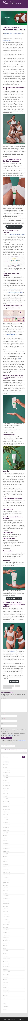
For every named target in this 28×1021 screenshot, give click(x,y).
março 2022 (5, 843)
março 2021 (5, 864)
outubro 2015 (6, 992)
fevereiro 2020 (6, 898)
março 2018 (5, 929)
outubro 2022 (6, 827)
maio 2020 (5, 890)
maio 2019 (5, 911)
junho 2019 (5, 908)
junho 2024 (5, 791)
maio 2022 (5, 838)
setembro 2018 (6, 922)
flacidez (19, 358)
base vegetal (12, 651)
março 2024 (5, 798)
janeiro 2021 (6, 869)
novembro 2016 (6, 966)
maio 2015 (5, 998)
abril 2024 (5, 796)
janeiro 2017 (6, 961)
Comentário (4, 698)
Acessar (5, 1009)
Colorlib (13, 1019)
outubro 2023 (6, 806)
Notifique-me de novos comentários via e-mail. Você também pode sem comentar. (14, 734)
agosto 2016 (6, 974)
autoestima (11, 686)
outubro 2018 (6, 919)
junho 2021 (5, 856)
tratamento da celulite (7, 687)
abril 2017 (5, 953)
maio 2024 (5, 793)
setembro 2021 (6, 848)
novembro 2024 (6, 785)
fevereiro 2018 (6, 932)
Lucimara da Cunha (18, 33)
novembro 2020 (6, 874)
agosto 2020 (6, 882)
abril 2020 (5, 893)
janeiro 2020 (6, 901)
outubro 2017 (6, 937)
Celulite (4, 35)
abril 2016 (5, 985)
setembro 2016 (6, 971)
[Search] (23, 757)
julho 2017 (5, 945)
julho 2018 (5, 927)
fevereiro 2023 (6, 822)
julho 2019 (5, 906)
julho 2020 (5, 885)
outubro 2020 (6, 877)
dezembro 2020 (6, 872)
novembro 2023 (6, 804)
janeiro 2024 (6, 801)
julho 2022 (5, 832)
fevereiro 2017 (6, 958)
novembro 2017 (6, 935)
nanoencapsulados (18, 292)
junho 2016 (5, 979)
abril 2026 (5, 767)
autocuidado (5, 686)
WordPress (22, 1019)
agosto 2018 (6, 924)
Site (2, 723)
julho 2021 (5, 853)
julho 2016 (5, 977)
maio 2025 (5, 777)
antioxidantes (11, 292)
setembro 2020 (6, 880)
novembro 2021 (6, 846)
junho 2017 (5, 948)
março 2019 (5, 914)
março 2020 (5, 895)
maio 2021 (5, 859)
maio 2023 (5, 814)
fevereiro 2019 (6, 916)
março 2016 (5, 987)
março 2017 (5, 956)
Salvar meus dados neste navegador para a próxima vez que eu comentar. (13, 730)
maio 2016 (5, 982)
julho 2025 (5, 775)
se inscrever (10, 735)
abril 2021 (5, 861)
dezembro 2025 (6, 770)
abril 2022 (5, 840)
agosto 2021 (6, 851)
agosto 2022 (6, 830)
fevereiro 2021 (6, 867)
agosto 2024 (6, 788)
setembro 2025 (6, 772)
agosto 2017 (6, 943)
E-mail (3, 718)
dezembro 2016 (6, 964)
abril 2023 (5, 817)
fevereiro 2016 (6, 990)
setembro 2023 (6, 809)
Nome (3, 714)
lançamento (17, 686)
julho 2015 (5, 995)
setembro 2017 (6, 940)
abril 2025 (5, 780)
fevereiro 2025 (6, 783)
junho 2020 (5, 888)
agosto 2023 (6, 811)
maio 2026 (5, 764)
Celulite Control (6, 153)
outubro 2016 (6, 969)
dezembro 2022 (6, 825)
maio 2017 (5, 950)
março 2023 (5, 819)
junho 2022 (5, 835)
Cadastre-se (5, 1006)
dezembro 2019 (6, 903)
